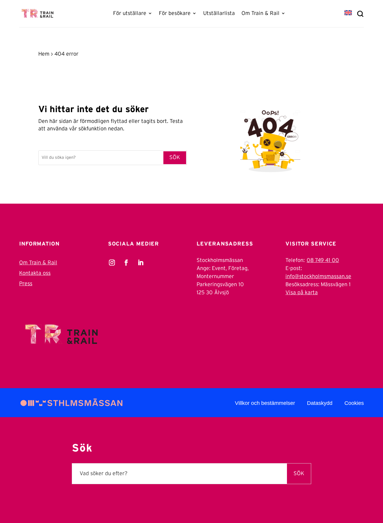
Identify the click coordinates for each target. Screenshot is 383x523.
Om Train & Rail (260, 13)
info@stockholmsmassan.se (318, 276)
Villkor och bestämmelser (265, 403)
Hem (43, 54)
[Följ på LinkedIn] (141, 263)
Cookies (354, 403)
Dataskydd (319, 403)
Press (25, 283)
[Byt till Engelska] (348, 13)
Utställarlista (219, 13)
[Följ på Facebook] (126, 263)
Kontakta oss (35, 273)
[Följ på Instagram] (112, 263)
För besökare (175, 13)
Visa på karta (301, 292)
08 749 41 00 (323, 260)
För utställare (129, 13)
